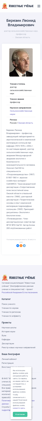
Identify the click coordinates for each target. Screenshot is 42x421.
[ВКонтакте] (17, 245)
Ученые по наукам (10, 308)
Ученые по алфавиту (11, 316)
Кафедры (6, 339)
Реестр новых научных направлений (18, 347)
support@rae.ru (9, 410)
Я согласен (20, 414)
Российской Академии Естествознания (19, 292)
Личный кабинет (9, 359)
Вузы (4, 335)
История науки (8, 331)
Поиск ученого (8, 304)
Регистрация (8, 363)
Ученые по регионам (11, 312)
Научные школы (9, 327)
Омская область (25, 123)
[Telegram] (24, 245)
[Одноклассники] (21, 245)
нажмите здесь (19, 408)
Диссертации (8, 343)
